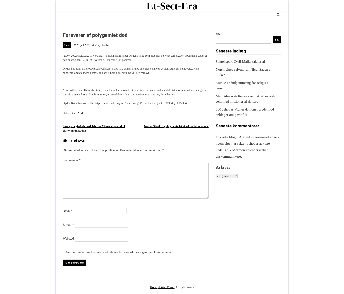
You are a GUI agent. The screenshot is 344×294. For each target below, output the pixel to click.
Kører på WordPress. (162, 287)
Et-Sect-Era (172, 6)
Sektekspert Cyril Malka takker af (240, 61)
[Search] (278, 14)
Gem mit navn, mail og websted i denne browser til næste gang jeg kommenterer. (119, 252)
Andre (67, 45)
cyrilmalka (103, 45)
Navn (67, 211)
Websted (68, 238)
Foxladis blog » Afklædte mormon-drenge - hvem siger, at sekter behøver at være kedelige (247, 143)
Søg (218, 33)
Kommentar (72, 160)
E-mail (68, 224)
